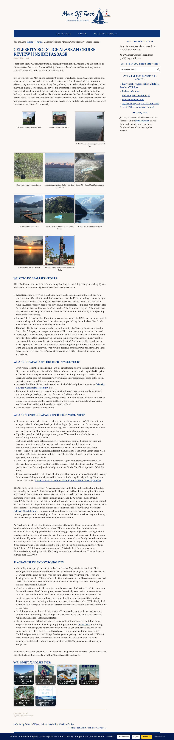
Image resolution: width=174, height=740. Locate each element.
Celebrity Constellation (25, 511)
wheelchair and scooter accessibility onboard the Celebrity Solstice (68, 480)
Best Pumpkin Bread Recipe (136, 95)
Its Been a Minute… (132, 91)
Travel (25, 713)
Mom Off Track (87, 14)
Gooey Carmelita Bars (133, 99)
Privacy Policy (142, 120)
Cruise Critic (84, 624)
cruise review (28, 716)
